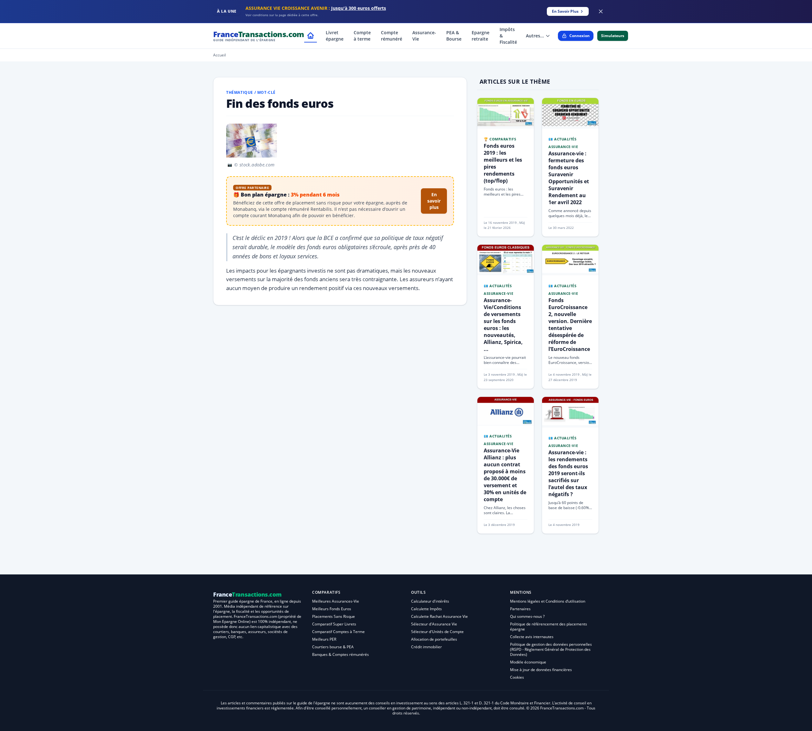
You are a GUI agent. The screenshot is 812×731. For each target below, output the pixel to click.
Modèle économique (528, 662)
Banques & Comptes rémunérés (340, 654)
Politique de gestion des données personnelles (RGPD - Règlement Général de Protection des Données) (551, 649)
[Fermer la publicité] (601, 11)
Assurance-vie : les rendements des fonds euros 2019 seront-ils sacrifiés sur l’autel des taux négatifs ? (568, 473)
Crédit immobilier (426, 647)
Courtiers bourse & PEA (333, 647)
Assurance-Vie (424, 35)
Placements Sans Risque (333, 616)
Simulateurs (612, 35)
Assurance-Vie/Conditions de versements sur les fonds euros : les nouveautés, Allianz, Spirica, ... (503, 325)
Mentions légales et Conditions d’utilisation (547, 601)
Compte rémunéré (391, 35)
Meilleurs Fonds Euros (331, 608)
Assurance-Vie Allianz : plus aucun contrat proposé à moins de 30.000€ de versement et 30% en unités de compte (505, 475)
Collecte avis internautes (531, 636)
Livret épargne (335, 35)
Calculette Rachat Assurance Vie (439, 616)
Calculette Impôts (426, 608)
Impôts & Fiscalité (508, 35)
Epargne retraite (480, 35)
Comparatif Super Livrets (334, 624)
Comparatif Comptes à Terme (338, 631)
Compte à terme (362, 35)
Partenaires (520, 608)
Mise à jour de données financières (541, 669)
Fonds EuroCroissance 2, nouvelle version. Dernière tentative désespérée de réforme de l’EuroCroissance (570, 325)
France (258, 35)
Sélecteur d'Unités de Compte (437, 631)
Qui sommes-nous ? (527, 616)
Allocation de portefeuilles (434, 639)
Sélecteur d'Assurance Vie (434, 624)
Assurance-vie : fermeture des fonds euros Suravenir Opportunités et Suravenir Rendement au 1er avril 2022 (568, 178)
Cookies (517, 677)
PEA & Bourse (454, 35)
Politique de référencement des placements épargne (548, 626)
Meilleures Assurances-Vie (335, 601)
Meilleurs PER (324, 639)
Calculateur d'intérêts (430, 601)
